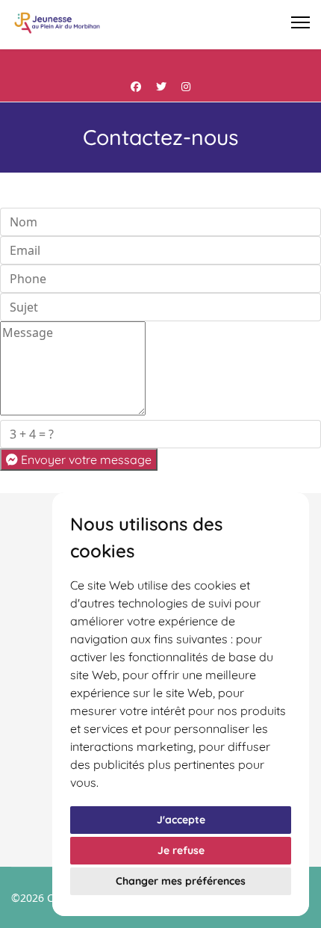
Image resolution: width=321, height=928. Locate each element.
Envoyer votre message (85, 459)
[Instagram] (185, 86)
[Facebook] (136, 86)
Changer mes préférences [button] (181, 881)
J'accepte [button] (181, 819)
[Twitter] (161, 86)
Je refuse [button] (181, 850)
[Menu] (300, 22)
